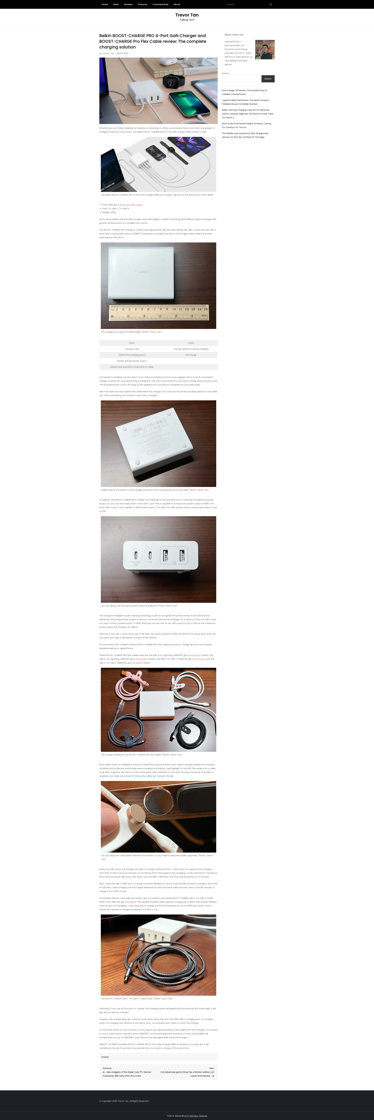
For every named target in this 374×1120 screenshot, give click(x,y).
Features (142, 4)
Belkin (139, 662)
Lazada (138, 204)
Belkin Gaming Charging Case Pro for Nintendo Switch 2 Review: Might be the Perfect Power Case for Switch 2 (247, 114)
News (116, 4)
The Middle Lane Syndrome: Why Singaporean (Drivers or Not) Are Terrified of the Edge (245, 135)
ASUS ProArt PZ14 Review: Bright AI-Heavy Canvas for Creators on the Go (246, 125)
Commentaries (160, 4)
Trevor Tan (187, 15)
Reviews (128, 4)
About (177, 4)
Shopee (126, 204)
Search (225, 73)
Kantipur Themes (198, 1115)
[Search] (271, 4)
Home (105, 4)
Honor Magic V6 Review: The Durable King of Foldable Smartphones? (244, 92)
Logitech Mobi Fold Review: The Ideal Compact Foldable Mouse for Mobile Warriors (245, 102)
